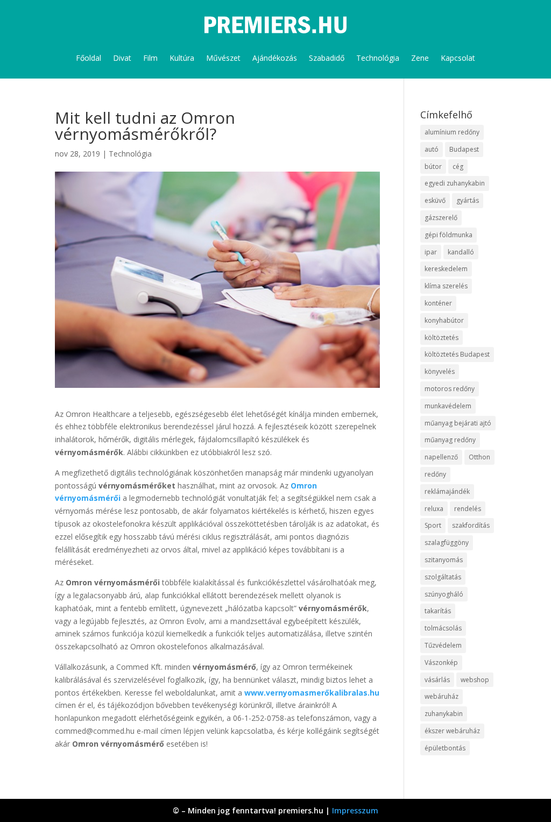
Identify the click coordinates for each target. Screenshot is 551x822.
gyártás (467, 200)
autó (432, 149)
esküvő (435, 200)
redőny (435, 474)
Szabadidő (326, 58)
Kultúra (181, 58)
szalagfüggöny (447, 542)
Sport (433, 525)
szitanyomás (444, 559)
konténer (438, 303)
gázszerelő (441, 217)
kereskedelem (446, 268)
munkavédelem (448, 405)
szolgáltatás (443, 577)
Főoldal (88, 58)
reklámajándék (447, 491)
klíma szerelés (446, 285)
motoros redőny (450, 388)
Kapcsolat (458, 58)
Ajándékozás (274, 58)
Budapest (464, 149)
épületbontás (445, 748)
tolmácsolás (443, 628)
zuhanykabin (444, 713)
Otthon (479, 457)
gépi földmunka (448, 234)
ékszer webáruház (452, 730)
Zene (420, 58)
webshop (475, 679)
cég (458, 166)
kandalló (461, 252)
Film (150, 58)
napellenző (441, 457)
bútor (433, 166)
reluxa (434, 508)
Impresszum (355, 810)
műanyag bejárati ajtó (458, 423)
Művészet (223, 58)
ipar (431, 252)
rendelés (467, 508)
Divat (122, 58)
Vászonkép (441, 662)
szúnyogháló (444, 594)
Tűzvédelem (443, 645)
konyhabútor (444, 320)
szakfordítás (471, 525)
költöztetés (441, 337)
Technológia (377, 58)
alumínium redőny (452, 132)
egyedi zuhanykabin (455, 183)
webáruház (441, 696)
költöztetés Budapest (457, 354)
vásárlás (437, 679)
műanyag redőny (450, 439)
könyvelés (440, 371)
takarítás (438, 610)
